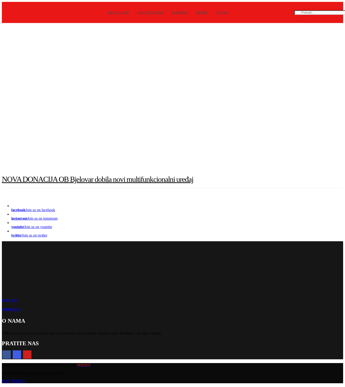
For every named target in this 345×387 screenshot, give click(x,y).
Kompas (180, 12)
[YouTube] (27, 354)
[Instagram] (17, 354)
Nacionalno (150, 12)
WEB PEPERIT (14, 381)
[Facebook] (6, 354)
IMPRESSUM (11, 309)
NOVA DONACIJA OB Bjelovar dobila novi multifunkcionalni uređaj (97, 179)
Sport (202, 12)
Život (222, 12)
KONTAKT (9, 300)
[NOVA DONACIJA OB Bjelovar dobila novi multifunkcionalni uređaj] (172, 97)
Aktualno (118, 12)
